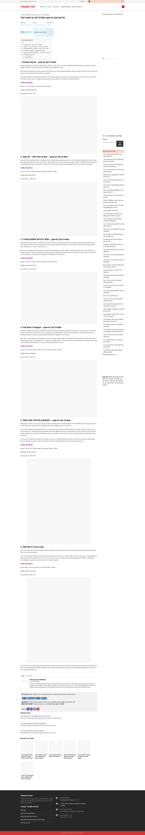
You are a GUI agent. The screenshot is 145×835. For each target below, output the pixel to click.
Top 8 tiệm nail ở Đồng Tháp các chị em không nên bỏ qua (113, 245)
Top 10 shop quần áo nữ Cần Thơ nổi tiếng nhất (113, 250)
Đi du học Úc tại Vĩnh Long (110, 295)
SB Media (37, 681)
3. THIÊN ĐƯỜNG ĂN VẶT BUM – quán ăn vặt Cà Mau (36, 48)
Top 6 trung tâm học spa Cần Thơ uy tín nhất (113, 196)
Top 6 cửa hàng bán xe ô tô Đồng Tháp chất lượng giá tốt (112, 220)
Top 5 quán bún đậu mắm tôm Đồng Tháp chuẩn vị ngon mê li (113, 320)
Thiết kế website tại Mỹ (108, 12)
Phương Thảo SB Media (39, 25)
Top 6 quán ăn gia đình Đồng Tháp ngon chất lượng (112, 155)
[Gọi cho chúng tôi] (84, 1)
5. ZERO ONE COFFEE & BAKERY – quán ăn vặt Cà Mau (36, 52)
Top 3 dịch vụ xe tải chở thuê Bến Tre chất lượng (113, 325)
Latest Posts (29, 675)
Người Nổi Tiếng (66, 6)
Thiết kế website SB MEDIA (76, 832)
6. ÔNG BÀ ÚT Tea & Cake (29, 54)
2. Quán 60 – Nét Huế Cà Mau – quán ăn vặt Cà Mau (35, 46)
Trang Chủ (42, 6)
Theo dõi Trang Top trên (39, 32)
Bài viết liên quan (29, 57)
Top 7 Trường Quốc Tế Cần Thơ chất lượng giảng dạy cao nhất (113, 206)
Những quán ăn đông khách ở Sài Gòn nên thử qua (113, 176)
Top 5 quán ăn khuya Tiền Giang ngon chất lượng (113, 276)
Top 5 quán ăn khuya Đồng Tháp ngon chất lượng (113, 291)
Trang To (91, 665)
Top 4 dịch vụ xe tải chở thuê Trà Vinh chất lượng (113, 261)
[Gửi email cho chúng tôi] (82, 1)
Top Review (56, 6)
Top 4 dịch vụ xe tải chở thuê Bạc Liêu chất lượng (113, 255)
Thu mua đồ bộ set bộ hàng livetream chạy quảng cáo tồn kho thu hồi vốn (113, 330)
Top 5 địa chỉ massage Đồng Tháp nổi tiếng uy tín (113, 186)
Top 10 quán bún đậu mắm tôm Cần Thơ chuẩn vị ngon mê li (113, 305)
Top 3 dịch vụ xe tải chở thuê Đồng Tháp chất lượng (112, 300)
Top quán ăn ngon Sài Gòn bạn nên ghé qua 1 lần (113, 240)
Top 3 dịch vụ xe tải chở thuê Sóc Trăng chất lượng (112, 281)
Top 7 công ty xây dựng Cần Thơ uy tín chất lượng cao (113, 225)
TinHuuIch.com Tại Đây (115, 136)
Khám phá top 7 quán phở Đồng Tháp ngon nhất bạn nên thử (113, 266)
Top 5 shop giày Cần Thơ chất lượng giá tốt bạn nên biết (113, 160)
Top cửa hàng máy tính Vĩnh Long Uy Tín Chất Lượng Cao (113, 315)
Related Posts (28, 56)
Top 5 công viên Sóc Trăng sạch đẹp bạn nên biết (113, 346)
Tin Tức (49, 6)
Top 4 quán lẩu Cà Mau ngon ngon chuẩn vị (32, 731)
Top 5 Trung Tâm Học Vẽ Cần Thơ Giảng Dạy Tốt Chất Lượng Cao (112, 214)
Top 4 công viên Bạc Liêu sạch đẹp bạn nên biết (113, 341)
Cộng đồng (27, 14)
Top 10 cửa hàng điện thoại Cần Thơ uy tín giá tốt (113, 181)
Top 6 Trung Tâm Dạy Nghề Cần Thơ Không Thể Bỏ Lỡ (113, 191)
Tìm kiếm (104, 139)
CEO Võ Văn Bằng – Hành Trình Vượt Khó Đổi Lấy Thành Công (113, 201)
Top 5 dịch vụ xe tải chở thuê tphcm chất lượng (113, 335)
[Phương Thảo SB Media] (24, 680)
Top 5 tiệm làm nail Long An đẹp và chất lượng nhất (113, 351)
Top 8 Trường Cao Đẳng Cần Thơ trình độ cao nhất (113, 310)
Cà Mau (22, 14)
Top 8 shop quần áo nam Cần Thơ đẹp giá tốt (112, 271)
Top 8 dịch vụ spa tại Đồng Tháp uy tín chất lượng (113, 230)
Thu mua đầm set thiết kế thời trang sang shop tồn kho (113, 235)
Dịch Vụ (38, 14)
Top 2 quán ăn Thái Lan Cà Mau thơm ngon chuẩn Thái (35, 716)
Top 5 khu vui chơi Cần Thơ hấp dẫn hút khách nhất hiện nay (113, 165)
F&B (42, 14)
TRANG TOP (27, 6)
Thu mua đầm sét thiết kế (110, 210)
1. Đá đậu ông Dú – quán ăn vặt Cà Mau (32, 44)
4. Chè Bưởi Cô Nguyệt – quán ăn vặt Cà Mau (34, 50)
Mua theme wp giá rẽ (37, 803)
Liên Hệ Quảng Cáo (77, 6)
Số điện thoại (24, 90)
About (22, 675)
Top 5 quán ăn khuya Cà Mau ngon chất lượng (33, 723)
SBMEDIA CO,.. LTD (74, 800)
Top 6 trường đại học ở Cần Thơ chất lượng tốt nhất (113, 170)
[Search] (123, 6)
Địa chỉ (22, 86)
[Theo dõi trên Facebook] (80, 1)
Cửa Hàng (33, 14)
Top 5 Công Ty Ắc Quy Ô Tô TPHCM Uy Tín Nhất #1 (113, 286)
